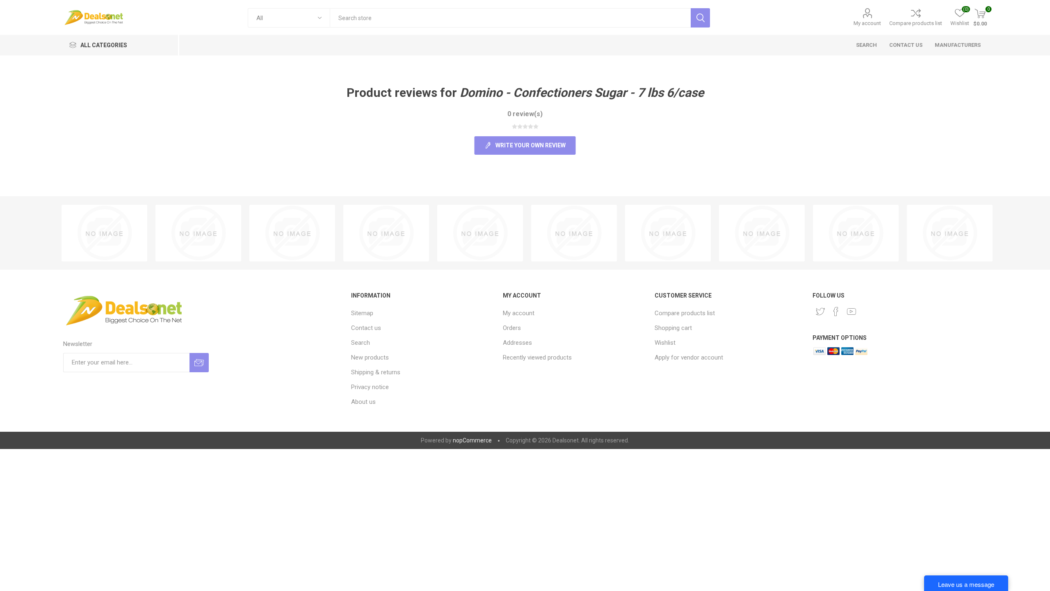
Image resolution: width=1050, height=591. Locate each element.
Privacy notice (370, 387)
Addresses (517, 342)
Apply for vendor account (689, 357)
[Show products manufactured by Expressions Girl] (386, 233)
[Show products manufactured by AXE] (574, 233)
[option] (104, 233)
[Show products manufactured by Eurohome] (950, 233)
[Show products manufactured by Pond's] (480, 233)
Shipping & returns (375, 372)
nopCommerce (472, 440)
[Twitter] (820, 311)
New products (370, 357)
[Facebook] (835, 311)
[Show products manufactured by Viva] (198, 233)
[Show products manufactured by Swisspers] (762, 233)
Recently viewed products (537, 357)
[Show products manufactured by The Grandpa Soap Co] (856, 233)
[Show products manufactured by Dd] (292, 233)
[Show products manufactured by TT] (104, 233)
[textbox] (510, 17)
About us (363, 401)
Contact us (366, 328)
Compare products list (915, 23)
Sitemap (362, 313)
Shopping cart (673, 328)
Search (360, 342)
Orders (512, 328)
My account (867, 23)
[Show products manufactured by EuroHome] (668, 233)
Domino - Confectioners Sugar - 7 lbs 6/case (582, 92)
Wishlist (665, 342)
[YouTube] (851, 311)
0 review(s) (525, 114)
